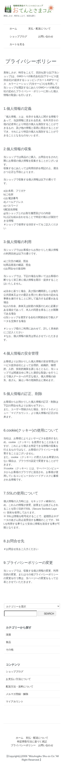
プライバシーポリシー (23, 745)
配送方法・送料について (19, 686)
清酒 (8, 634)
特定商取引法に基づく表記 (32, 741)
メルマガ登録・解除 (17, 694)
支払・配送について (39, 28)
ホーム (13, 28)
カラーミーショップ (20, 83)
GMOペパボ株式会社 (28, 76)
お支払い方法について (18, 679)
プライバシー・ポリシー (29, 91)
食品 (8, 642)
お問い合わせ (45, 36)
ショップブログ (18, 36)
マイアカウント (14, 701)
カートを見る (17, 44)
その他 (9, 649)
